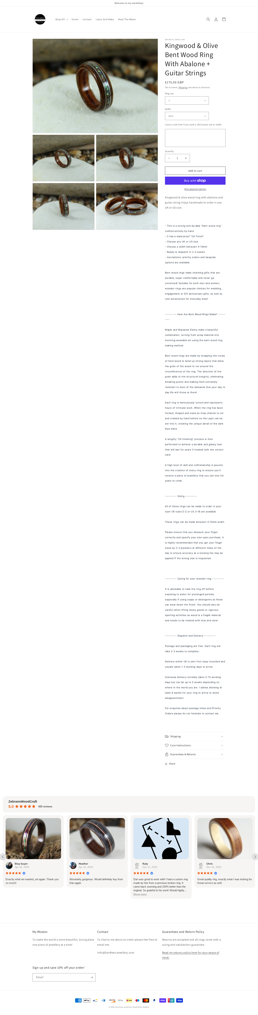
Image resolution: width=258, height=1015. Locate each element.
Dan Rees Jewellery (123, 1007)
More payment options (195, 189)
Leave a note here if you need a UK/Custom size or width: (193, 124)
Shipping (182, 87)
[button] (61, 19)
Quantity (169, 151)
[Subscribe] (91, 977)
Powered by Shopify (141, 1007)
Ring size (169, 93)
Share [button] (172, 763)
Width (168, 109)
